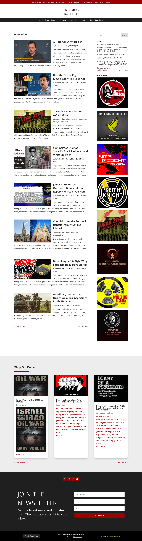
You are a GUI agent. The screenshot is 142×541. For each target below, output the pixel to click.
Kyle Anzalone (87, 2)
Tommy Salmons (61, 119)
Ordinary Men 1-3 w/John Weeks (109, 58)
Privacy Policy (77, 537)
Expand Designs (114, 536)
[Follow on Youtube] (77, 479)
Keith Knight (98, 2)
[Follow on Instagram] (69, 479)
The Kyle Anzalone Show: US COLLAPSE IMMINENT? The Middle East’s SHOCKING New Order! (112, 49)
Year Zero (64, 122)
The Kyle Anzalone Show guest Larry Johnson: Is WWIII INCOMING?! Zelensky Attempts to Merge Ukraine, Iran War (112, 63)
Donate (83, 20)
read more (21, 454)
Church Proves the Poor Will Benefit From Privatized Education (70, 225)
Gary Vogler (22, 405)
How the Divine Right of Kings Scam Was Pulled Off (69, 76)
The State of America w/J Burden (109, 44)
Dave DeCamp (60, 305)
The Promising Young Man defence (110, 54)
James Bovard (60, 2)
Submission (99, 20)
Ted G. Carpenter (74, 2)
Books (53, 20)
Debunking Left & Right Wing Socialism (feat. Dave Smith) (70, 262)
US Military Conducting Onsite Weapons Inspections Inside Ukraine (70, 298)
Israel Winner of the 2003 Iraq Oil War (29, 401)
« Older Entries (19, 326)
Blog (91, 20)
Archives (73, 20)
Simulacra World (103, 68)
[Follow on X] (64, 479)
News (47, 20)
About (41, 20)
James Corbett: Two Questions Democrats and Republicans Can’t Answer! (69, 188)
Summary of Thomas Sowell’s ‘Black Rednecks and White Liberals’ (70, 151)
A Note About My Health (67, 41)
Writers (107, 2)
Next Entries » (83, 326)
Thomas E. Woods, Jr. (105, 413)
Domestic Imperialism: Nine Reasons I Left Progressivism (69, 401)
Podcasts (63, 20)
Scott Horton (36, 2)
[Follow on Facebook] (73, 479)
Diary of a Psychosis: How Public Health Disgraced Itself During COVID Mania (110, 408)
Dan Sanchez (59, 46)
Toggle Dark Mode (31, 536)
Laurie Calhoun (48, 2)
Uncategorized (58, 235)
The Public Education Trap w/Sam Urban (68, 113)
